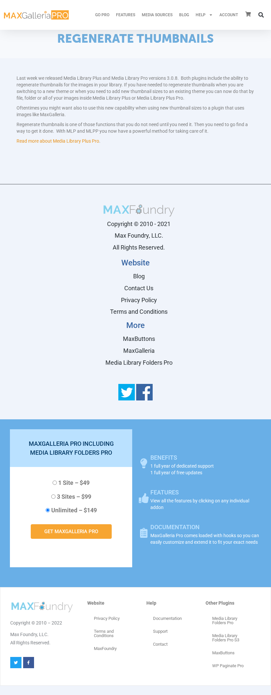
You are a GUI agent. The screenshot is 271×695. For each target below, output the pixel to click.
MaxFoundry (105, 648)
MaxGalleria (139, 350)
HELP (201, 15)
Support (160, 631)
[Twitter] (15, 662)
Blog (184, 15)
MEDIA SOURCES (157, 15)
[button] (261, 15)
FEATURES (125, 15)
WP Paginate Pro (228, 665)
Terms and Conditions (139, 311)
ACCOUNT (228, 15)
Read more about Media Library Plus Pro (58, 141)
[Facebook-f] (28, 662)
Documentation (167, 618)
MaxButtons (139, 338)
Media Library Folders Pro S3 (225, 637)
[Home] (36, 14)
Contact (160, 644)
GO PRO (102, 15)
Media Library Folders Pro (139, 362)
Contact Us (138, 288)
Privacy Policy (139, 300)
